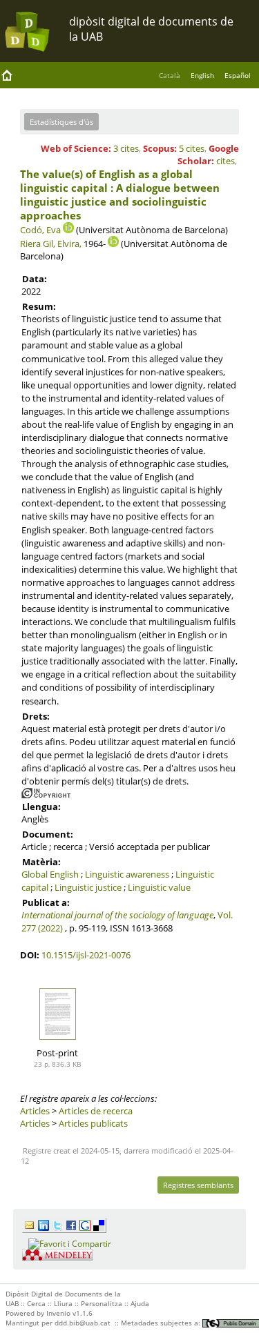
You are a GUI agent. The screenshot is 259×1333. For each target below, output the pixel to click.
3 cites (126, 148)
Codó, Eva (40, 230)
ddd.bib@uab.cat (83, 1322)
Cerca (36, 1303)
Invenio (58, 1313)
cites (225, 161)
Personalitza (101, 1303)
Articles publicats (93, 1123)
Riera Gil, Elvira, (50, 243)
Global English (50, 874)
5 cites (191, 148)
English (202, 75)
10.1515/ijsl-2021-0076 (86, 955)
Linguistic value (159, 887)
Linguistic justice (88, 887)
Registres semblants (198, 1185)
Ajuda (140, 1303)
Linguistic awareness (127, 874)
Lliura (63, 1303)
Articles (35, 1111)
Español (237, 75)
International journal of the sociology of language (117, 915)
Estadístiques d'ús (61, 122)
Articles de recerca (96, 1111)
